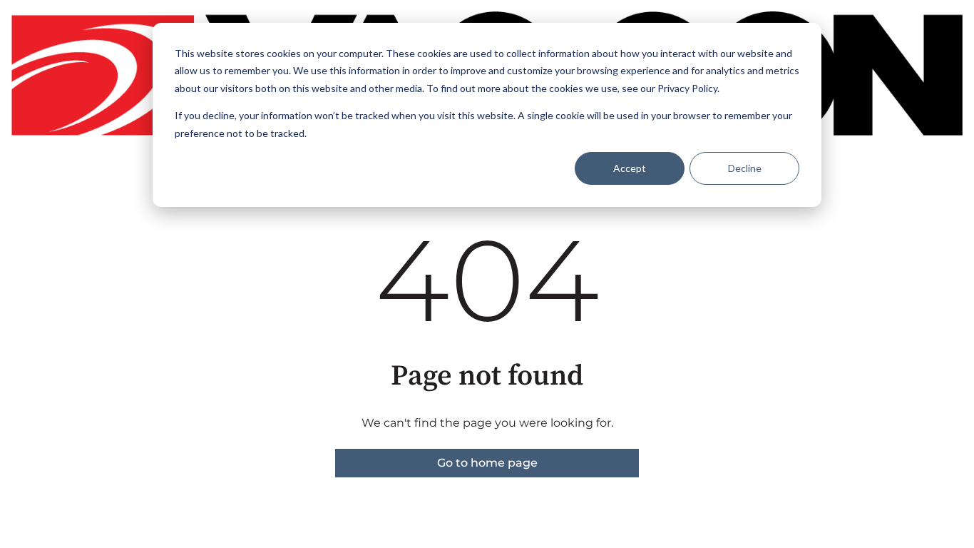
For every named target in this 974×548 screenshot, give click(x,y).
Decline (745, 168)
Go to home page (487, 463)
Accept (629, 168)
